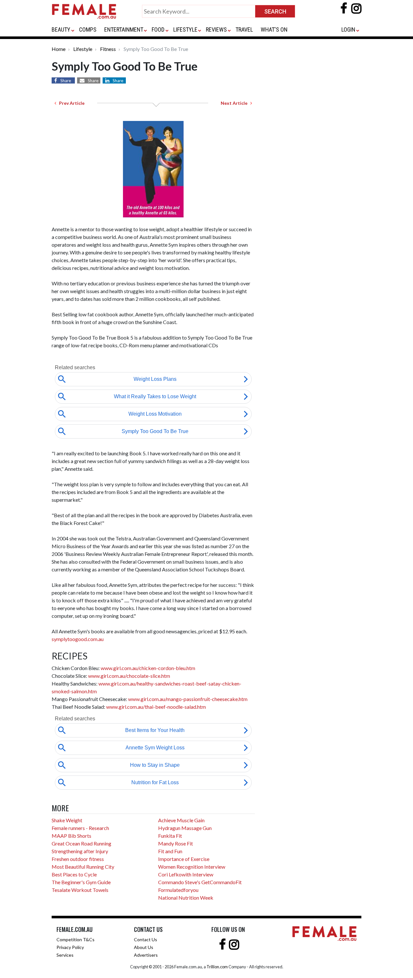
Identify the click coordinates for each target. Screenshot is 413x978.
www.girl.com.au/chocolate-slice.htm (129, 676)
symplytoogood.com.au (78, 639)
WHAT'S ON (274, 29)
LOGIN (348, 29)
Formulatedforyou (178, 890)
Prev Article (70, 103)
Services (65, 955)
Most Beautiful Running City (83, 867)
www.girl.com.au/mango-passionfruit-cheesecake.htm (187, 699)
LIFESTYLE (185, 29)
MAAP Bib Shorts (71, 836)
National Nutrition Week (185, 897)
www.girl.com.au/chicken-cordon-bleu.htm (148, 668)
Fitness (108, 49)
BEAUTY (61, 29)
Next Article (235, 103)
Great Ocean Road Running (81, 843)
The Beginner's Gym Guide (81, 882)
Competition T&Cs (75, 939)
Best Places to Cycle (74, 874)
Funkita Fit (170, 836)
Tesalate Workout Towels (80, 890)
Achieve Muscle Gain (181, 820)
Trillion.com (217, 966)
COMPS (87, 29)
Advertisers (146, 955)
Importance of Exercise (183, 859)
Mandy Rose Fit (175, 843)
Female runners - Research (80, 828)
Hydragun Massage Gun (185, 828)
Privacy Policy (70, 947)
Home (58, 49)
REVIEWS (216, 29)
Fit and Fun (170, 851)
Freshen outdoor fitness (78, 859)
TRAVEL (244, 29)
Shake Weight (67, 820)
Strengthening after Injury (80, 851)
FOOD (158, 29)
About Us (143, 947)
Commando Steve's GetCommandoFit (200, 882)
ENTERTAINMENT (123, 29)
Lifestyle (82, 49)
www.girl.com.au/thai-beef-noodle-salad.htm (156, 707)
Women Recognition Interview (191, 867)
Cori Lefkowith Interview (185, 874)
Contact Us (145, 939)
